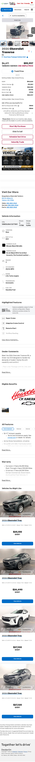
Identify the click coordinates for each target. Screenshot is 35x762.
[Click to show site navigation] (32, 9)
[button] (7, 10)
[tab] (8, 429)
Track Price (19, 71)
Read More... (6, 372)
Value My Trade (17, 142)
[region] (17, 100)
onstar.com (12, 437)
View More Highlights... (10, 340)
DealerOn (14, 751)
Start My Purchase (17, 126)
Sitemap (20, 751)
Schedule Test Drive (17, 137)
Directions (17, 9)
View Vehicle (17, 543)
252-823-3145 (12, 203)
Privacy (25, 751)
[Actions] (31, 51)
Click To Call (17, 132)
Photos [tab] (17, 20)
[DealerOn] (6, 749)
